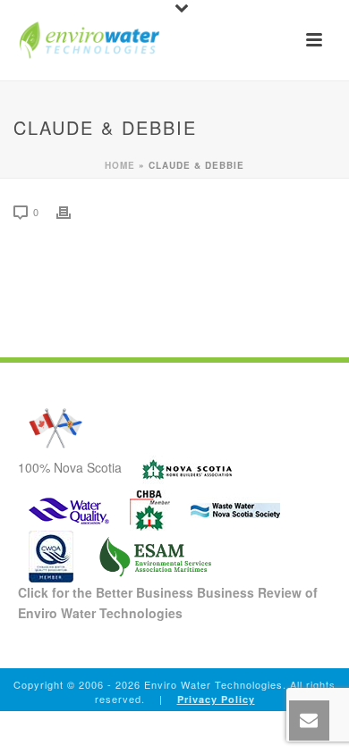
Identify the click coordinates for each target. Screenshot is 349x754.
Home (120, 165)
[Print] (72, 211)
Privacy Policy (216, 699)
